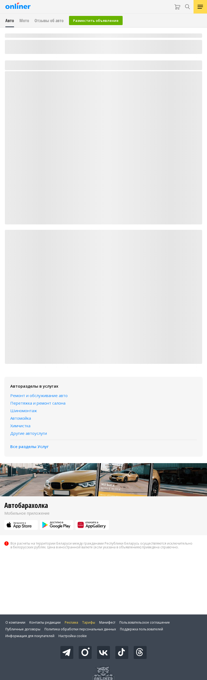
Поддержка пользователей (141, 629)
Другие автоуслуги (28, 433)
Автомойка (20, 418)
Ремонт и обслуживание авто (39, 395)
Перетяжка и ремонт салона (37, 403)
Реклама (71, 622)
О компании (15, 622)
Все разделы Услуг (29, 446)
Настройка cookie (72, 636)
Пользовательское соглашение (144, 622)
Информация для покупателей (29, 636)
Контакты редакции (45, 622)
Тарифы (88, 622)
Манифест (107, 622)
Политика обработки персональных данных (80, 629)
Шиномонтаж (23, 410)
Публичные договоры (22, 629)
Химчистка (20, 425)
